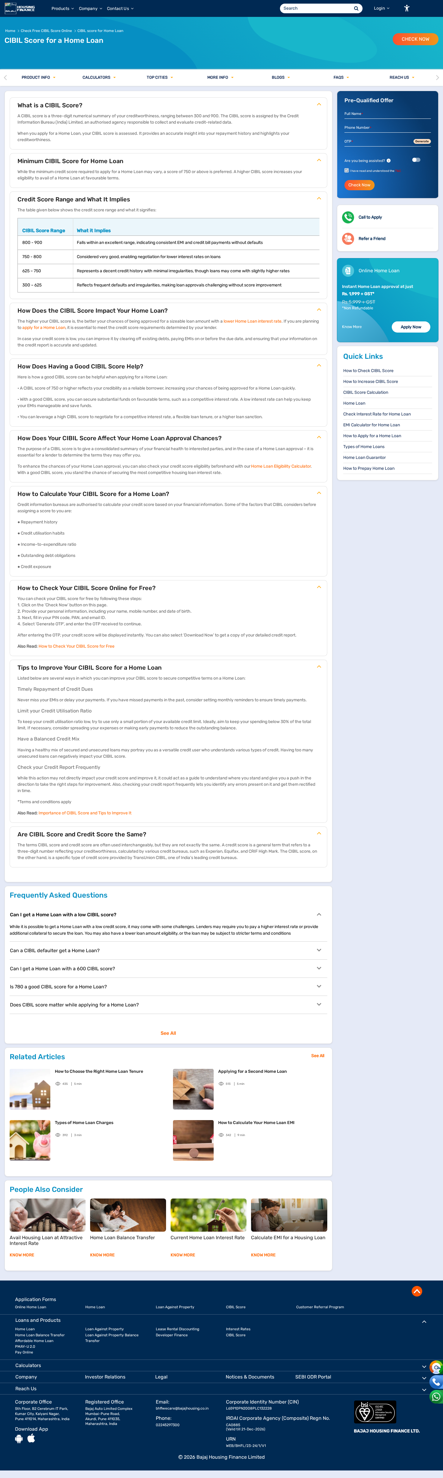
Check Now (415, 39)
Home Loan (354, 403)
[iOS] (31, 1438)
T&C (398, 171)
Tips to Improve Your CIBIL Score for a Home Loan (89, 667)
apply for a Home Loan (43, 327)
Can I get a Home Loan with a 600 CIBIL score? (62, 968)
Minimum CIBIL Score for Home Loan (70, 161)
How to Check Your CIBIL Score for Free (77, 646)
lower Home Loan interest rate (252, 321)
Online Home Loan (30, 1307)
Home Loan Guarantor (364, 457)
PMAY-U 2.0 (25, 1346)
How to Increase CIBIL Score (370, 381)
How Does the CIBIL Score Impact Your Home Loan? (92, 310)
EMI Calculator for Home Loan (371, 425)
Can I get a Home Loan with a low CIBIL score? (63, 914)
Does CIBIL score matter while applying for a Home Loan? (74, 1005)
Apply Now (411, 327)
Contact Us (118, 8)
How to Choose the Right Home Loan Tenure (99, 1071)
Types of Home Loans (364, 446)
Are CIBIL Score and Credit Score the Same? (81, 834)
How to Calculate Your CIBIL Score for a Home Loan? (93, 493)
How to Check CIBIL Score (368, 370)
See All (168, 1033)
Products (61, 8)
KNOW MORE (22, 1255)
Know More (352, 326)
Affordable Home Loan (34, 1341)
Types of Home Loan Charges (84, 1122)
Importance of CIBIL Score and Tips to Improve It (85, 813)
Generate (422, 141)
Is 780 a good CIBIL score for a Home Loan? (58, 987)
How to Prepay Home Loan (368, 468)
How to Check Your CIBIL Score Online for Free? (86, 588)
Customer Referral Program (320, 1307)
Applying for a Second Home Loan (252, 1071)
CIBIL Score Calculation (365, 392)
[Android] (19, 1438)
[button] (407, 8)
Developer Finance (172, 1335)
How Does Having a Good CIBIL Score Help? (80, 366)
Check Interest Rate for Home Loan (377, 414)
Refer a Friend (372, 238)
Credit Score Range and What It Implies (73, 199)
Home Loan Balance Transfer (40, 1335)
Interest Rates (238, 1329)
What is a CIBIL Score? (49, 105)
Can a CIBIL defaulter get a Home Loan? (55, 950)
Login (380, 8)
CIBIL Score (236, 1307)
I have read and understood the (375, 171)
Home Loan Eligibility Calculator (281, 466)
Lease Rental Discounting (177, 1329)
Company (89, 8)
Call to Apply (370, 217)
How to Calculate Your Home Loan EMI (256, 1122)
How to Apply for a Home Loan (372, 435)
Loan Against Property (175, 1307)
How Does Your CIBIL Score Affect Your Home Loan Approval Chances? (119, 438)
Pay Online (24, 1352)
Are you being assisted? (366, 161)
